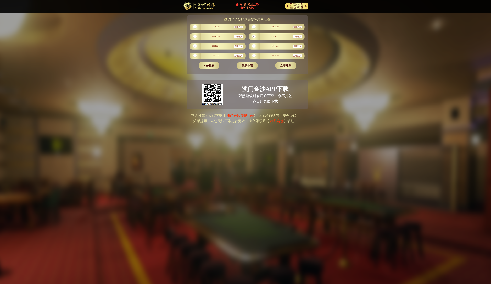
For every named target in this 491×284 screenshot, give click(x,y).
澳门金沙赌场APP (240, 116)
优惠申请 (247, 65)
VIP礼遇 (209, 65)
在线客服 (277, 121)
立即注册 (285, 65)
